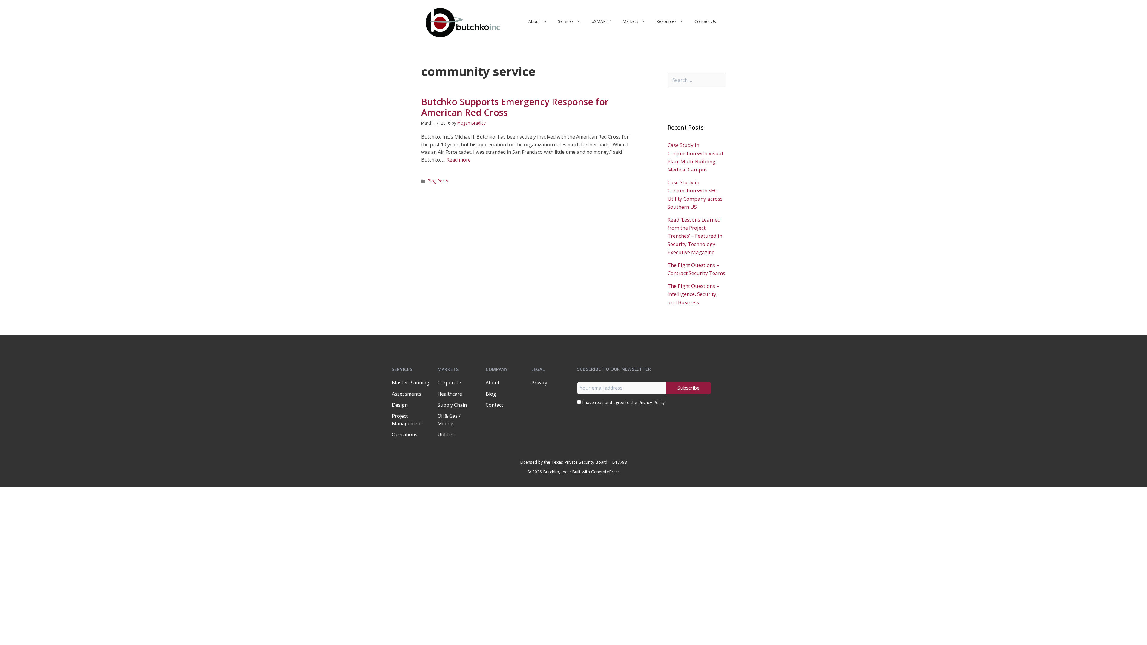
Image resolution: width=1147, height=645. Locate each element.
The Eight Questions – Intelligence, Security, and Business (693, 293)
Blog (491, 394)
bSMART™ (602, 21)
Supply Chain (452, 405)
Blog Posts (438, 181)
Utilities (446, 434)
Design (400, 405)
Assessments (406, 394)
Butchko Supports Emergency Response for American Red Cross (515, 107)
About (534, 21)
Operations (404, 434)
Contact (494, 405)
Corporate (449, 382)
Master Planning (410, 382)
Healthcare (450, 394)
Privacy (539, 382)
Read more (459, 159)
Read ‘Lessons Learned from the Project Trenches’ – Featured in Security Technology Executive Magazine (695, 236)
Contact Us (705, 21)
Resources (666, 21)
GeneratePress (605, 471)
